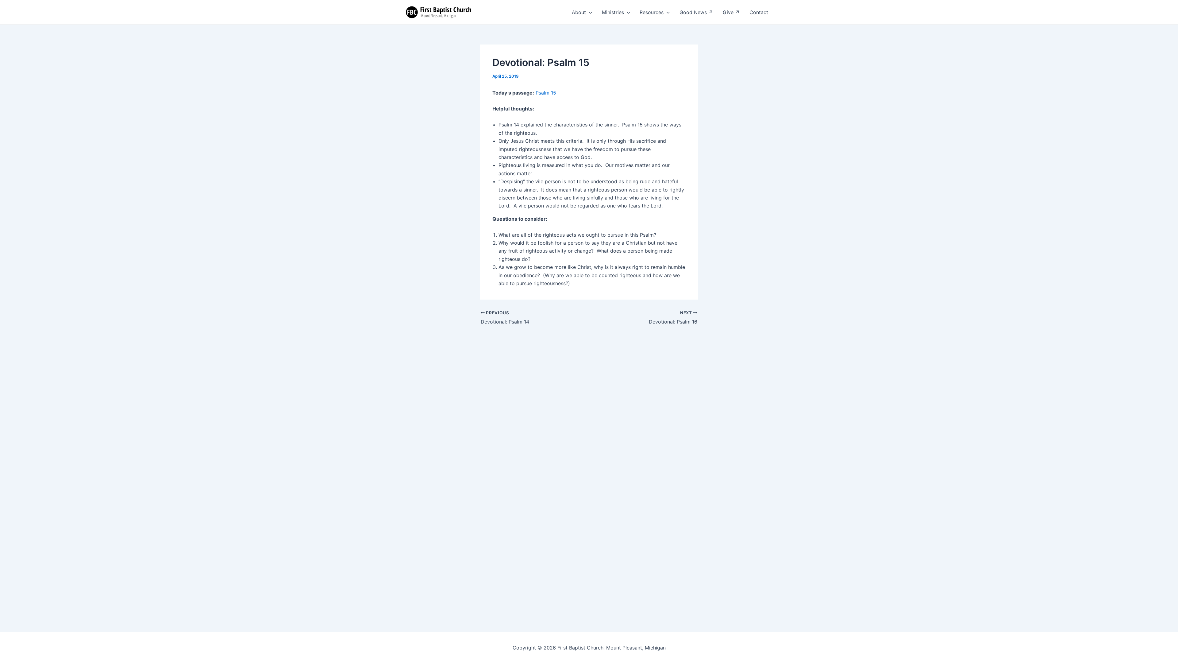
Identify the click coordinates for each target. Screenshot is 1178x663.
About (579, 12)
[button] (589, 12)
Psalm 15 (546, 93)
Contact (758, 12)
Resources (652, 12)
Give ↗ (731, 12)
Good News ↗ (696, 12)
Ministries (613, 12)
